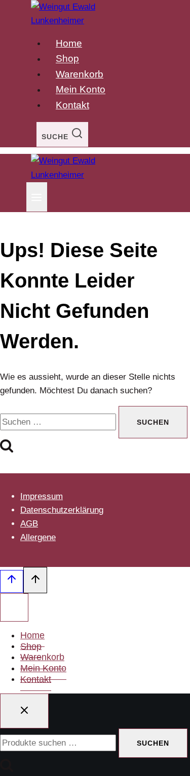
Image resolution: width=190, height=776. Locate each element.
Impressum (41, 496)
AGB (29, 523)
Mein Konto (80, 90)
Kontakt (72, 105)
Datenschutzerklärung (61, 510)
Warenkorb (79, 74)
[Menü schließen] (14, 607)
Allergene (38, 537)
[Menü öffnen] (37, 197)
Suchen (153, 743)
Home (69, 43)
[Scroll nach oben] (11, 581)
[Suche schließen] (24, 710)
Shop (67, 59)
